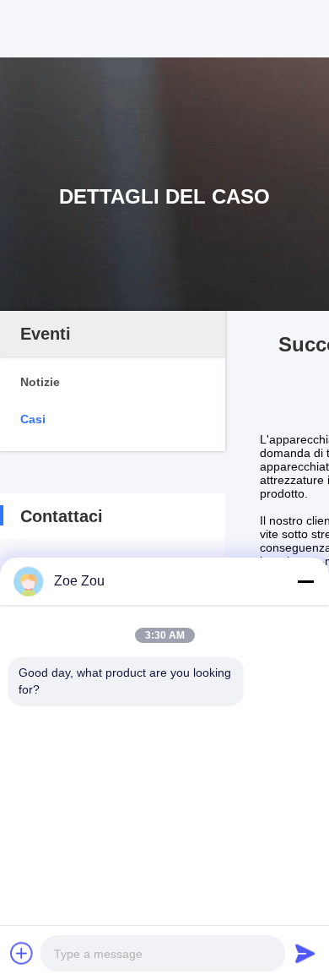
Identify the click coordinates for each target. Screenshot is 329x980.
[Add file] (22, 953)
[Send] (305, 953)
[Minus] (305, 581)
